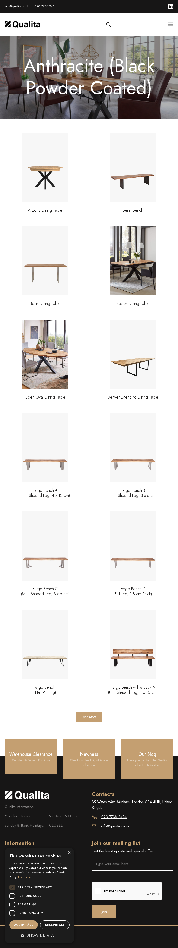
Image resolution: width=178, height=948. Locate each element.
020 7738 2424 (45, 6)
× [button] (69, 852)
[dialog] (39, 895)
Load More (89, 717)
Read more (25, 877)
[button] (39, 935)
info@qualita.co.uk (17, 6)
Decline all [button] (54, 925)
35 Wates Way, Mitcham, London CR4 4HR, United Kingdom (132, 804)
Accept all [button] (23, 925)
